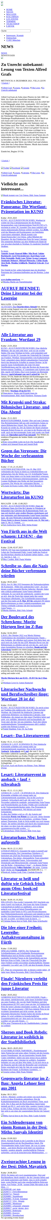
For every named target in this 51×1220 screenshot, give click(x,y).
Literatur (25, 88)
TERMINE (11, 21)
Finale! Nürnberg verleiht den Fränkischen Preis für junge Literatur (24, 983)
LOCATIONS (12, 19)
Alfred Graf (7, 88)
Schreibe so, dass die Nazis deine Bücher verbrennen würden (24, 570)
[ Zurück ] (5, 83)
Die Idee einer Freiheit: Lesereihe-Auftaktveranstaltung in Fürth (22, 934)
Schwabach (15, 751)
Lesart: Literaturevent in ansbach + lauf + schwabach (23, 779)
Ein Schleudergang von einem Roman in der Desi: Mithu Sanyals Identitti (24, 1127)
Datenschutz (11, 38)
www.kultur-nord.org (10, 279)
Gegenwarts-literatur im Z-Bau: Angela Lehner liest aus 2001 (25, 1083)
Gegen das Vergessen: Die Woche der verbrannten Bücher (23, 455)
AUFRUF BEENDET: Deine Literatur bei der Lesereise (21, 293)
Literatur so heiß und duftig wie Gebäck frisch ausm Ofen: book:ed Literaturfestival (23, 886)
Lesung (17, 88)
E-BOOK (10, 26)
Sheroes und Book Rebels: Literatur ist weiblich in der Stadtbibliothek (24, 1037)
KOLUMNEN (12, 17)
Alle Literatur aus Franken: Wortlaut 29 (20, 337)
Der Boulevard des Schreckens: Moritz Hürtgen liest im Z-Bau (22, 621)
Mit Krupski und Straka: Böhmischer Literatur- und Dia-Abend (25, 407)
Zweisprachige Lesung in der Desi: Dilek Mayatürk (24, 1164)
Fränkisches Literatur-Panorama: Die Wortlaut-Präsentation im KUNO (24, 206)
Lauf (26, 751)
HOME (9, 9)
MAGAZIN (11, 14)
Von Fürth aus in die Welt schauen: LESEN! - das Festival (24, 536)
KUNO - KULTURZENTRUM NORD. (25, 514)
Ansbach (5, 751)
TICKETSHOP (12, 24)
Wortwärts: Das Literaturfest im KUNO (22, 494)
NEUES (9, 12)
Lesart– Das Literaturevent (25, 735)
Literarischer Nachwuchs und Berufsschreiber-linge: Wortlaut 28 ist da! (25, 694)
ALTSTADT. (9, 307)
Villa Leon (35, 88)
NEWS (4, 53)
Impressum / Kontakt (15, 35)
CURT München (13, 40)
